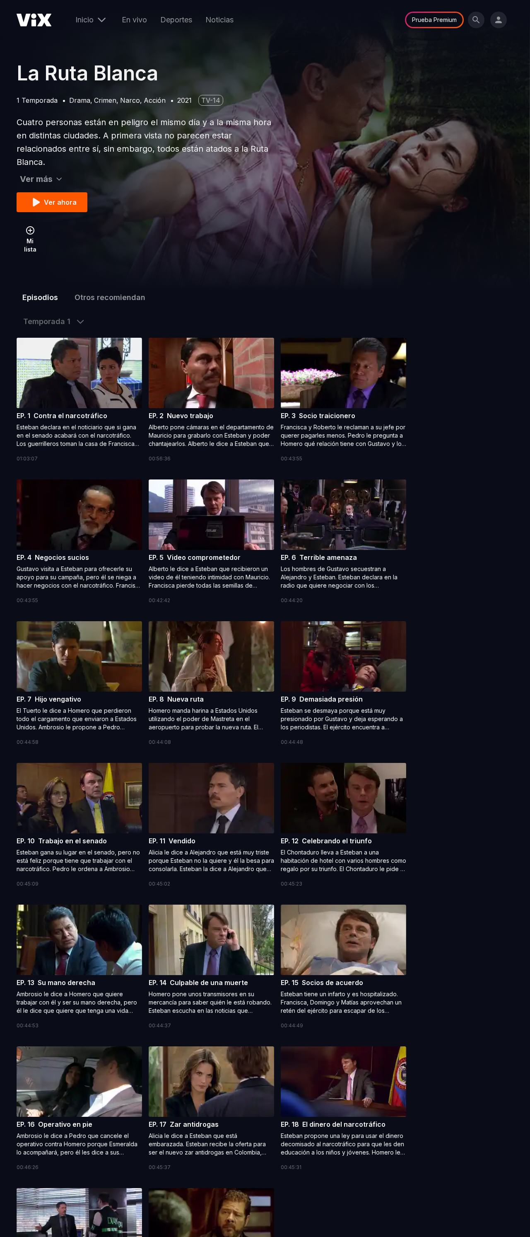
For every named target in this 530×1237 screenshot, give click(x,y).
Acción (155, 100)
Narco (130, 100)
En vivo (134, 19)
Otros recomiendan (110, 297)
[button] (79, 400)
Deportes (176, 19)
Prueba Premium (434, 19)
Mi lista (30, 245)
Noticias (219, 19)
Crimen (105, 100)
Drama (79, 100)
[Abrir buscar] (476, 20)
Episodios (40, 297)
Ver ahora (60, 202)
